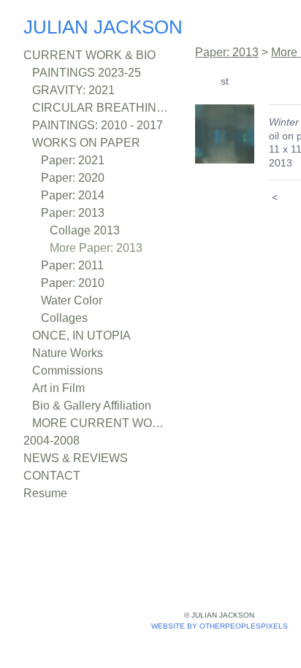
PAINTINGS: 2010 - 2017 (100, 125)
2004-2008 (58, 441)
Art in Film (63, 388)
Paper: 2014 (76, 195)
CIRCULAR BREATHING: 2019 (100, 108)
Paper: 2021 (76, 160)
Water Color (77, 300)
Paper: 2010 (77, 283)
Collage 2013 (89, 230)
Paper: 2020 (78, 178)
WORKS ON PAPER (84, 143)
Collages (67, 318)
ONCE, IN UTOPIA (81, 336)
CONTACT (51, 476)
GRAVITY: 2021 (73, 90)
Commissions (73, 371)
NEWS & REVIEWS (73, 458)
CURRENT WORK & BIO (87, 55)
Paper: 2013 (76, 213)
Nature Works (74, 353)
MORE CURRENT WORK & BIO (100, 423)
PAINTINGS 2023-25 (89, 73)
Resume (48, 493)
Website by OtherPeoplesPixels (219, 626)
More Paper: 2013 (103, 248)
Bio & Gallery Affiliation (100, 406)
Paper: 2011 (75, 265)
